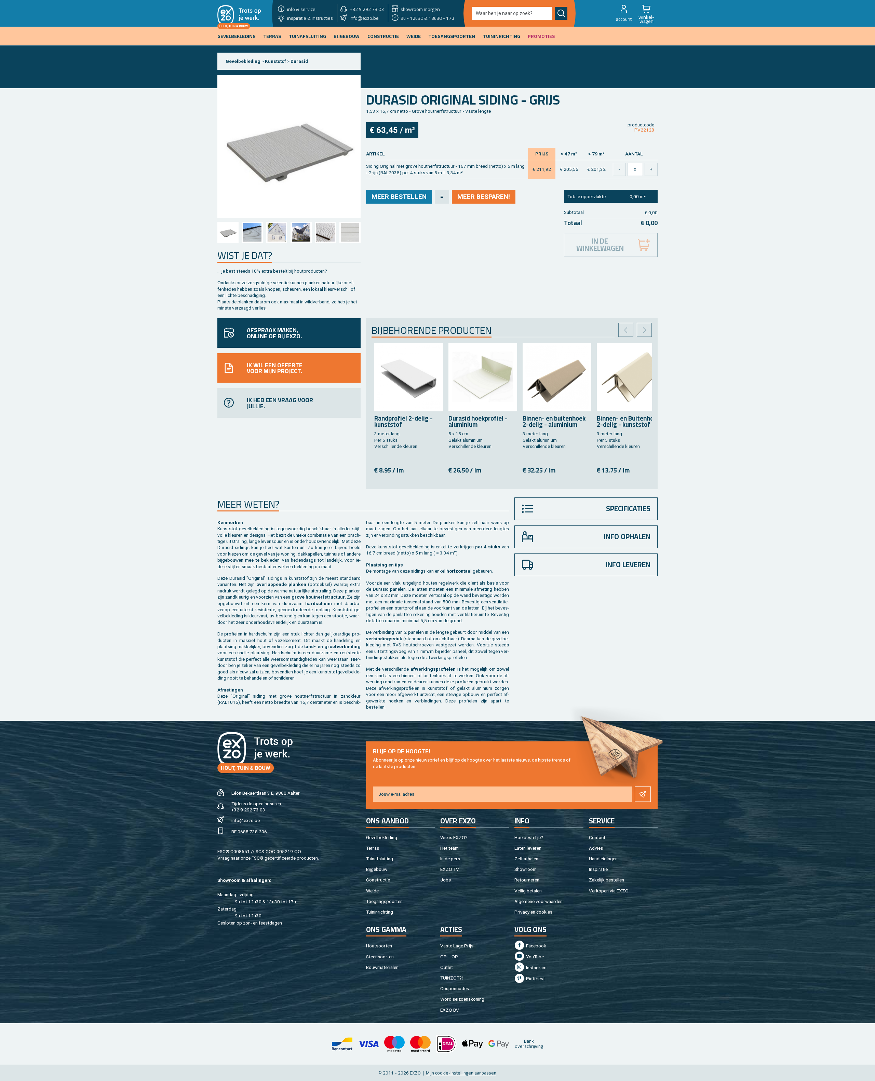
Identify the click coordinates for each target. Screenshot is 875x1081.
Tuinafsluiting (379, 858)
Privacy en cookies (533, 912)
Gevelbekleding (243, 61)
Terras (372, 848)
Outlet (446, 967)
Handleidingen (603, 858)
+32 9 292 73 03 (248, 809)
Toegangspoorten (384, 901)
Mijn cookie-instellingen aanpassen (461, 1072)
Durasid (299, 61)
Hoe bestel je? (528, 837)
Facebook (535, 945)
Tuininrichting (379, 912)
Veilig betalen (528, 890)
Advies (596, 848)
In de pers (450, 858)
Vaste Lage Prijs (456, 945)
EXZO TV (449, 869)
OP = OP (449, 956)
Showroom (525, 869)
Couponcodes (454, 988)
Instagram (536, 967)
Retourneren (526, 879)
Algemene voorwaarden (538, 901)
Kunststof (275, 61)
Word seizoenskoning (462, 999)
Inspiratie (598, 869)
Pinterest (535, 978)
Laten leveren (527, 848)
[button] (623, 13)
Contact (597, 837)
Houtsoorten (379, 945)
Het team (449, 848)
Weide (372, 890)
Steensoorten (380, 956)
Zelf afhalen (526, 858)
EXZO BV (449, 1010)
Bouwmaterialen (382, 967)
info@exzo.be (245, 820)
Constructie (378, 879)
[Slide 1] (228, 232)
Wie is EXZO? (454, 837)
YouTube (534, 956)
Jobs (445, 879)
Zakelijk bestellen (606, 879)
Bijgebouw (376, 869)
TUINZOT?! (451, 978)
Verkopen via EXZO (609, 890)
